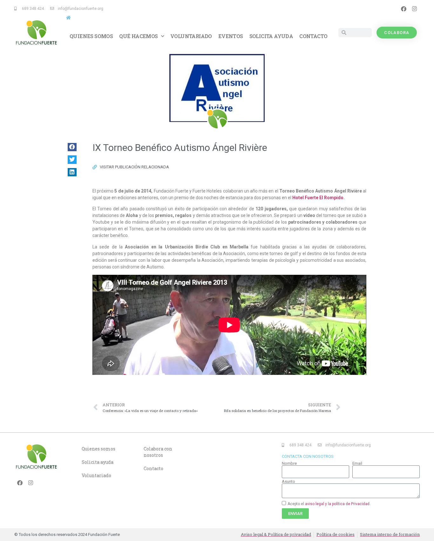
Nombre (289, 463)
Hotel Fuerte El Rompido (317, 197)
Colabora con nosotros (158, 452)
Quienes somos (91, 36)
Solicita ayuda (271, 36)
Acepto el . (329, 504)
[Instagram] (414, 8)
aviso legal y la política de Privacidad (337, 504)
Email (357, 463)
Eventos (230, 36)
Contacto (313, 36)
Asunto (288, 481)
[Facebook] (403, 8)
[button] (72, 147)
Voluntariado (191, 36)
